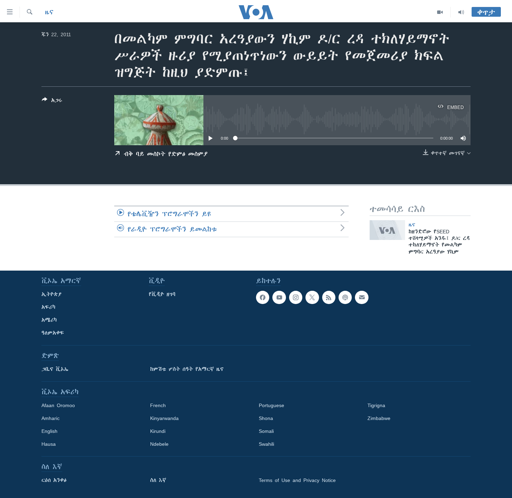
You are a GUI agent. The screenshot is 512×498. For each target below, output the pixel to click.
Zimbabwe (378, 418)
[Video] (440, 12)
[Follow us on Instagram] (295, 297)
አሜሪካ (49, 320)
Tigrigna (376, 405)
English (49, 431)
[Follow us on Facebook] (262, 297)
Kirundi (157, 431)
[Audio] (461, 12)
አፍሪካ (48, 307)
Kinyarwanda (164, 418)
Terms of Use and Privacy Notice (297, 480)
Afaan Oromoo (58, 405)
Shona (266, 418)
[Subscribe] (361, 297)
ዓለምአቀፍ (52, 333)
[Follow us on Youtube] (279, 297)
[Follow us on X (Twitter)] (312, 297)
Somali (266, 431)
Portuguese (271, 405)
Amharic (50, 418)
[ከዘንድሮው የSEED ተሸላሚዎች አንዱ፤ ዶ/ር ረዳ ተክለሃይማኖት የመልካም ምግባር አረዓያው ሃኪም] (387, 230)
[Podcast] (345, 297)
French (158, 405)
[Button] (52, 101)
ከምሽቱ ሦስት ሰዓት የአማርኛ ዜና (187, 369)
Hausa (48, 444)
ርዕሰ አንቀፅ (54, 480)
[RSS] (328, 297)
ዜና (49, 12)
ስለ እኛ (158, 480)
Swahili (266, 444)
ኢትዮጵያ (51, 294)
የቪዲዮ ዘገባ (162, 294)
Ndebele (159, 444)
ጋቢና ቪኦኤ (54, 369)
